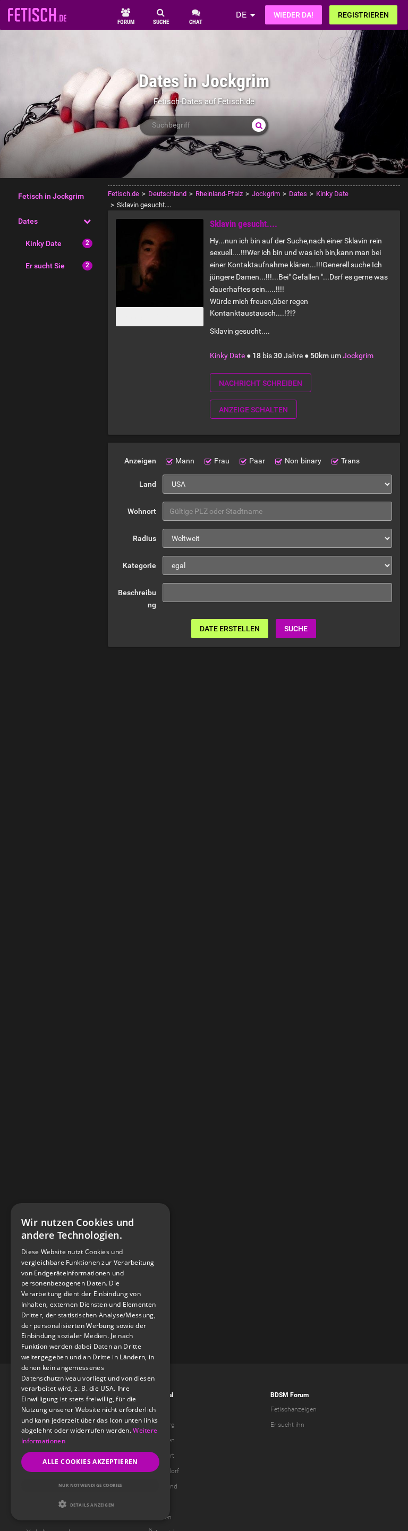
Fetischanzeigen (293, 1409)
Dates (28, 221)
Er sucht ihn (287, 1424)
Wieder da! (293, 15)
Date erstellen (230, 628)
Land (147, 484)
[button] (90, 1504)
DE (241, 15)
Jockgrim (358, 355)
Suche (296, 628)
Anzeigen (140, 460)
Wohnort (142, 511)
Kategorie (139, 565)
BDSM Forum (289, 1395)
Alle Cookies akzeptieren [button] (90, 1461)
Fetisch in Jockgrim (51, 196)
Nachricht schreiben (260, 383)
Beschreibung (137, 598)
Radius (144, 538)
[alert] (90, 1361)
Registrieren (363, 15)
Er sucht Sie (45, 265)
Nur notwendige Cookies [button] (90, 1485)
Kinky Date (44, 243)
